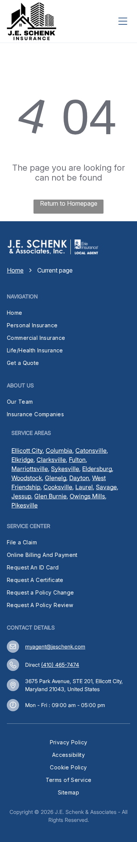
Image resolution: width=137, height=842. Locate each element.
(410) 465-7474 (60, 664)
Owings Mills (87, 496)
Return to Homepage (68, 203)
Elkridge (22, 459)
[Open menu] (123, 21)
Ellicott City (27, 450)
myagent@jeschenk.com (55, 646)
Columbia (59, 450)
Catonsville (91, 450)
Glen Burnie (50, 496)
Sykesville (65, 469)
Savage (106, 487)
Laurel (84, 487)
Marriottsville (29, 469)
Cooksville (57, 487)
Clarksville (51, 459)
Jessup (21, 496)
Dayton (79, 478)
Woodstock (26, 478)
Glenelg (55, 478)
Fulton (77, 459)
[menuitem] (68, 312)
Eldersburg (97, 469)
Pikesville (24, 505)
